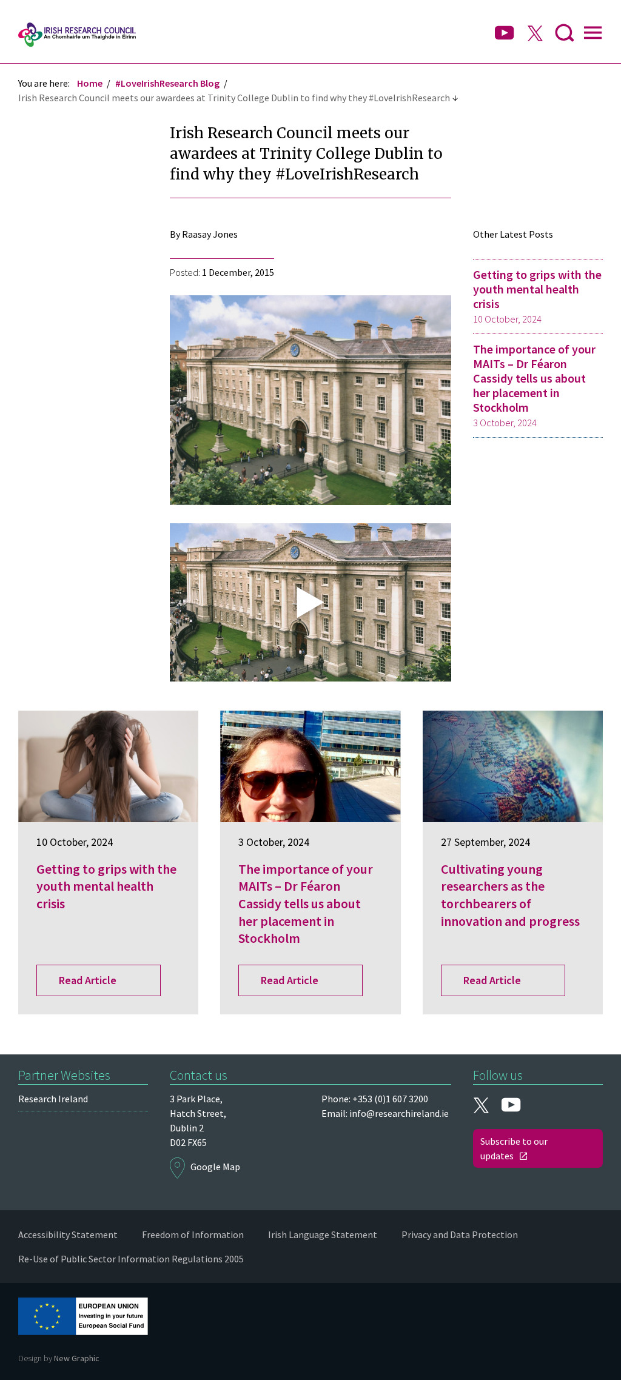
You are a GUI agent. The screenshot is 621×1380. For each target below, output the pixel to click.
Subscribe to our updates (514, 1148)
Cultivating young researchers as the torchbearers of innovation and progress (510, 894)
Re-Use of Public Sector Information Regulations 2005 (131, 1259)
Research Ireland (53, 1099)
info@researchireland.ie (399, 1113)
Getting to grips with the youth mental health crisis (537, 296)
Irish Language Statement (322, 1234)
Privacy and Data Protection (459, 1234)
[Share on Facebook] (36, 310)
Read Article (87, 980)
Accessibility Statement (68, 1234)
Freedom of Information (193, 1234)
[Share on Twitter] (36, 285)
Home (89, 83)
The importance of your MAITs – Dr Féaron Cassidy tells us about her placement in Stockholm (534, 385)
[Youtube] (504, 33)
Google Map (215, 1167)
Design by (58, 1358)
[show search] (564, 34)
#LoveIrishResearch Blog (167, 83)
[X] (535, 34)
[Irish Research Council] (77, 34)
